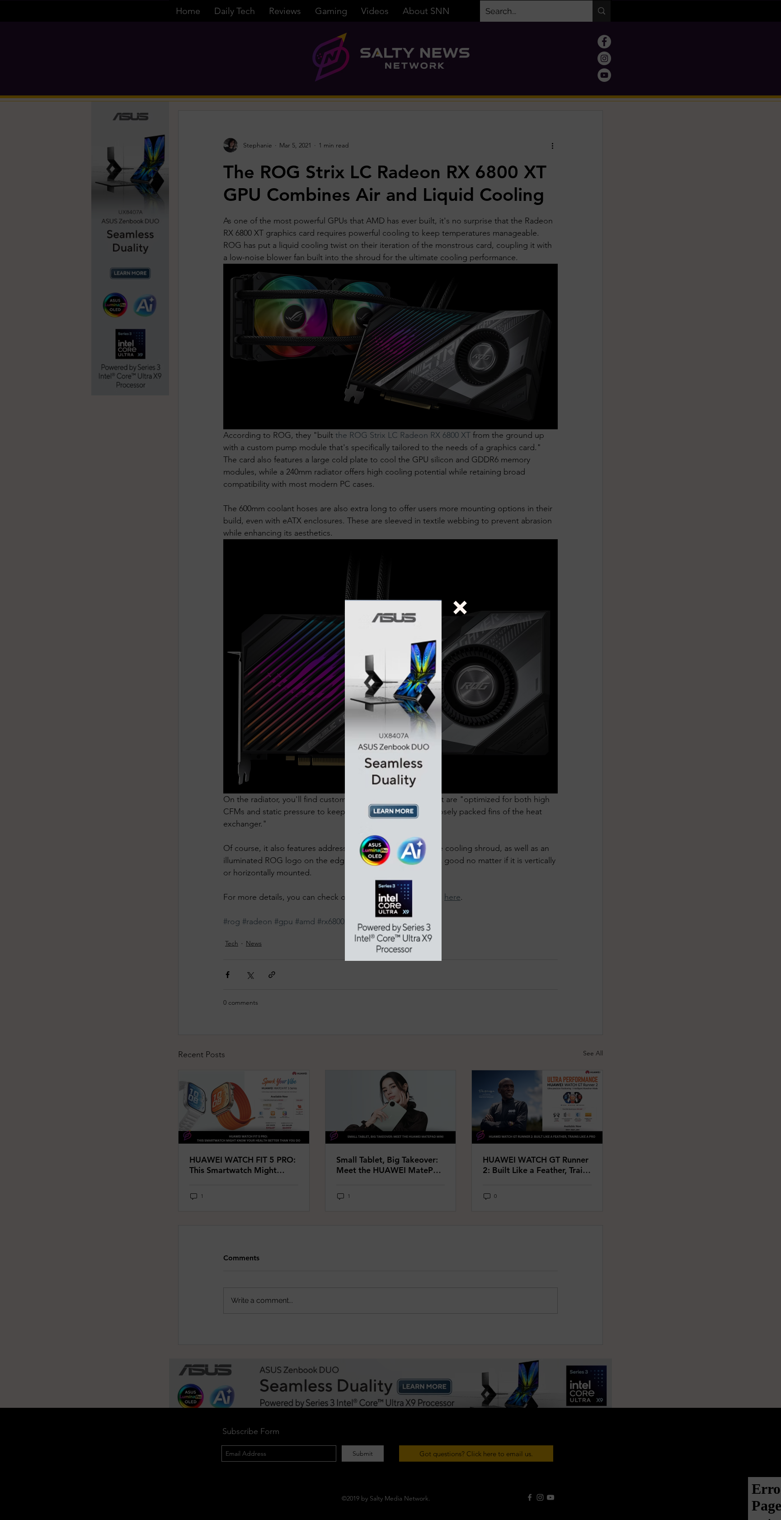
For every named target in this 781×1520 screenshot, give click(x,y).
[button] (460, 607)
